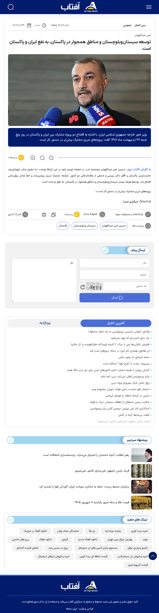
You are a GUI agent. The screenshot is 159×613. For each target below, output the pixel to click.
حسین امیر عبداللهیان (114, 226)
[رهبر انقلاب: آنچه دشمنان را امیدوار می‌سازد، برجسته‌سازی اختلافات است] (140, 455)
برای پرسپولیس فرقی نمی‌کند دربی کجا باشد (124, 377)
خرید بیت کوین (139, 531)
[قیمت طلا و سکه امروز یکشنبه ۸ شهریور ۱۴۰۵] (140, 502)
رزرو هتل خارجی (20, 540)
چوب (145, 540)
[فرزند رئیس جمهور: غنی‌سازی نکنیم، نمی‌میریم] (140, 470)
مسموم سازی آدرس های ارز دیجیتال (97, 548)
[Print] (43, 214)
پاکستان (63, 226)
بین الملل (140, 25)
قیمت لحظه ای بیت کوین (93, 556)
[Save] (53, 214)
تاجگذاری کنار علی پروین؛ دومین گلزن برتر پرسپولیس (119, 409)
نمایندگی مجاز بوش (68, 531)
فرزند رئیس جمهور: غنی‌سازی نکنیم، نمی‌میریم (123, 421)
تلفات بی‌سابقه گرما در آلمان (133, 415)
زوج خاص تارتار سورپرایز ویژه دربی (130, 383)
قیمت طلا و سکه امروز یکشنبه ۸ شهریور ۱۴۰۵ (102, 502)
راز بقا (92, 531)
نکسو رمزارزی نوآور (137, 548)
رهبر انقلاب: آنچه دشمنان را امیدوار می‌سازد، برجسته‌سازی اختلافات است (86, 455)
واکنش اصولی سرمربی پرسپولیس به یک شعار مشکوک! (118, 332)
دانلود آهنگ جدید (88, 540)
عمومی (127, 25)
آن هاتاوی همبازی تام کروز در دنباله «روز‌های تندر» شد (119, 351)
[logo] (80, 6)
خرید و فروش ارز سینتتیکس (132, 556)
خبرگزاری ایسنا (130, 202)
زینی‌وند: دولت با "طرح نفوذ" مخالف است (126, 364)
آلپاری (65, 540)
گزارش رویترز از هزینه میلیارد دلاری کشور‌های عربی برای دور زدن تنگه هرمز (108, 370)
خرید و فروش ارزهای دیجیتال (54, 556)
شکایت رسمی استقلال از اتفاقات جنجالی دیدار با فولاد (119, 402)
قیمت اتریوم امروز (138, 565)
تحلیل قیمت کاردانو (28, 548)
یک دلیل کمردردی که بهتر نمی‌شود (130, 338)
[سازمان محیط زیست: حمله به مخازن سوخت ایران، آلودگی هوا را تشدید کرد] (140, 486)
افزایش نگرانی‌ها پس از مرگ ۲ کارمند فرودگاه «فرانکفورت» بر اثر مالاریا (110, 344)
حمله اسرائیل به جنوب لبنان (134, 357)
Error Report (90, 214)
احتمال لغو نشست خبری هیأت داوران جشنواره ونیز (120, 389)
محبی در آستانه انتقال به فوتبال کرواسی (127, 396)
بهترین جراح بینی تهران (119, 540)
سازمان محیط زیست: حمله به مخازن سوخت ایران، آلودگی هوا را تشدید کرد (84, 487)
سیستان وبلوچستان (85, 226)
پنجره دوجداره (113, 531)
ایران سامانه (71, 609)
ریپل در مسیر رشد (58, 548)
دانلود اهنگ (45, 540)
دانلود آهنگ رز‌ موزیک (35, 531)
